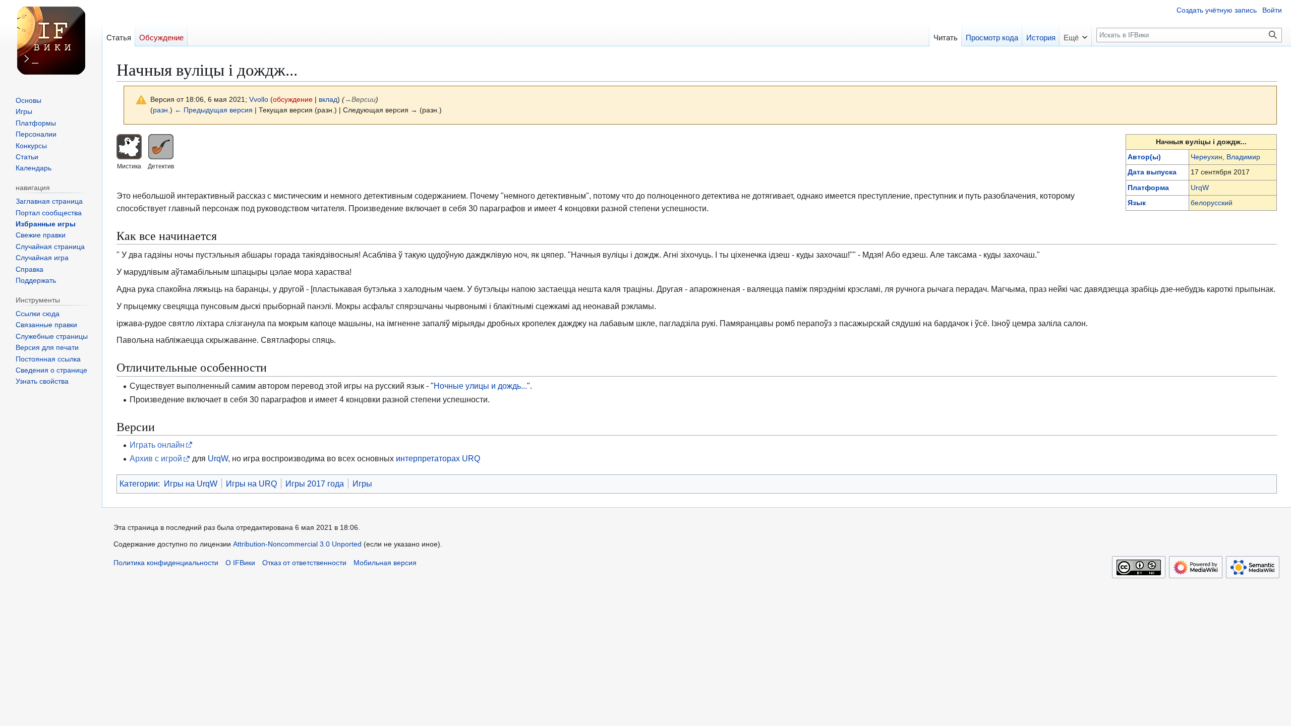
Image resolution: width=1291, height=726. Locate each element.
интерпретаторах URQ (438, 458)
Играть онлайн (157, 444)
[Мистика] (129, 145)
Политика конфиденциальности (165, 563)
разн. (161, 110)
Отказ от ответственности (304, 563)
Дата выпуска (1152, 172)
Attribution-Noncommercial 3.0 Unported (297, 544)
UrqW (1200, 188)
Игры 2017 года (314, 483)
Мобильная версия (385, 563)
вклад (328, 99)
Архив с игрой (156, 458)
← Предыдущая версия (213, 110)
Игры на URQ (251, 483)
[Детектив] (160, 145)
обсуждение (293, 99)
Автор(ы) (1144, 157)
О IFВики (240, 563)
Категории (139, 483)
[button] (1075, 34)
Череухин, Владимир (1225, 157)
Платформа (1148, 188)
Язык (1137, 203)
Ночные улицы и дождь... (480, 385)
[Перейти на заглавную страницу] (51, 40)
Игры (362, 483)
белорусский (1212, 203)
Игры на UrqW (190, 483)
